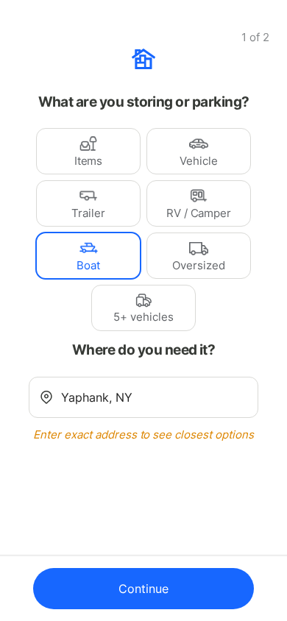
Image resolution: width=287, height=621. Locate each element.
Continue (143, 588)
